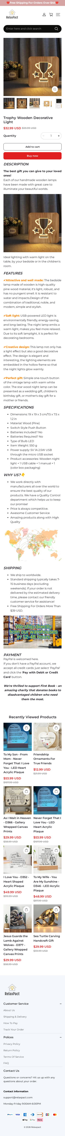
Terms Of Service (13, 1056)
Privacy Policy (11, 1044)
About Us (9, 1010)
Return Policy (11, 1050)
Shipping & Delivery (15, 1016)
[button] (58, 14)
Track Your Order (13, 1029)
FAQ (6, 1063)
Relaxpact (36, 1127)
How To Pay (10, 1023)
